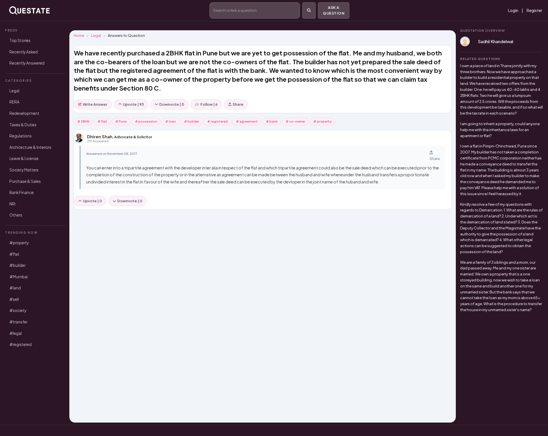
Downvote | (129, 201)
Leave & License (24, 158)
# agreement (247, 121)
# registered (217, 121)
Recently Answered (27, 63)
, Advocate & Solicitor (119, 137)
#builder (17, 265)
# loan (170, 121)
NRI (12, 203)
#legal (15, 333)
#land (15, 287)
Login (513, 10)
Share (238, 104)
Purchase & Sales (25, 181)
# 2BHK (83, 121)
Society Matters (24, 169)
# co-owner (295, 121)
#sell (14, 299)
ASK (333, 10)
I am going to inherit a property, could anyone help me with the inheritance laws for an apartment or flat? (500, 129)
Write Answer (95, 104)
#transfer (18, 321)
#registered (20, 344)
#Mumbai (18, 276)
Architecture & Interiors (30, 147)
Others (15, 215)
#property (19, 242)
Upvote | (92, 201)
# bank (271, 121)
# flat (102, 121)
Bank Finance (21, 192)
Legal (14, 90)
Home (79, 35)
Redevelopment (24, 113)
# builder (191, 121)
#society (18, 310)
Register (534, 10)
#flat (14, 254)
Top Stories (20, 40)
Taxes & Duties (23, 124)
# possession (146, 121)
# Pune (121, 121)
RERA (14, 101)
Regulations (20, 135)
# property (322, 121)
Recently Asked (23, 51)
